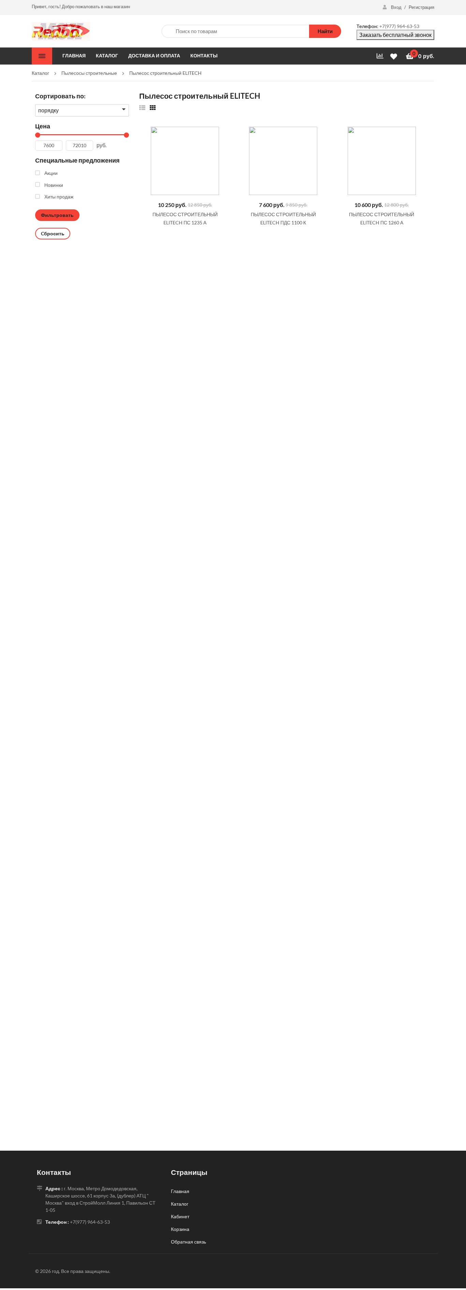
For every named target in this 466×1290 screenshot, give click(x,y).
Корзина (180, 1229)
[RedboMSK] (61, 30)
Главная (180, 1191)
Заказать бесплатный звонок (395, 34)
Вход (396, 7)
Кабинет (180, 1216)
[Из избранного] (142, 107)
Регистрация (421, 7)
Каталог (179, 1204)
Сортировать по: (60, 96)
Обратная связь (188, 1242)
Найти (325, 31)
